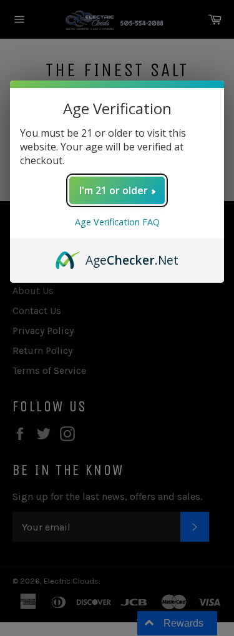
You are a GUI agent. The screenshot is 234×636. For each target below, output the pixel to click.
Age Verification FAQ (117, 222)
